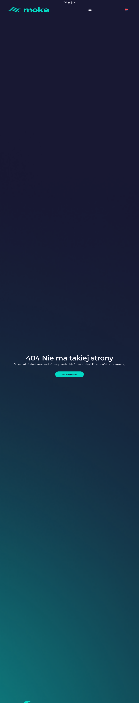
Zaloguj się (69, 2)
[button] (90, 9)
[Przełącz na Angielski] (127, 9)
